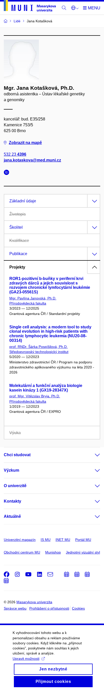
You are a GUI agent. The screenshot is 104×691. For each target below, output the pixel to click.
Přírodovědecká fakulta (27, 303)
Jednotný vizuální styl (83, 552)
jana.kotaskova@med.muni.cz (32, 160)
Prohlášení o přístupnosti (49, 608)
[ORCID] (8, 173)
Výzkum (11, 470)
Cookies (78, 608)
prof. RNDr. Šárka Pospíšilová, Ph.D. (38, 347)
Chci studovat (17, 455)
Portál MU (83, 540)
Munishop (53, 552)
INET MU (63, 540)
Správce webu (15, 608)
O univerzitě (15, 486)
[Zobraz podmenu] (92, 455)
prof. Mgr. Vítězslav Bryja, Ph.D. (34, 396)
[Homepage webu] (30, 6)
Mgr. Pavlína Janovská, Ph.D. (32, 298)
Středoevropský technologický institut (38, 352)
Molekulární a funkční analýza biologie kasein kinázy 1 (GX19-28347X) (45, 387)
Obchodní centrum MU (22, 552)
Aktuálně (12, 516)
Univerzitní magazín (20, 540)
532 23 (15, 154)
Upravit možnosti (26, 659)
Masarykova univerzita (34, 602)
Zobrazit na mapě (25, 142)
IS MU (45, 540)
